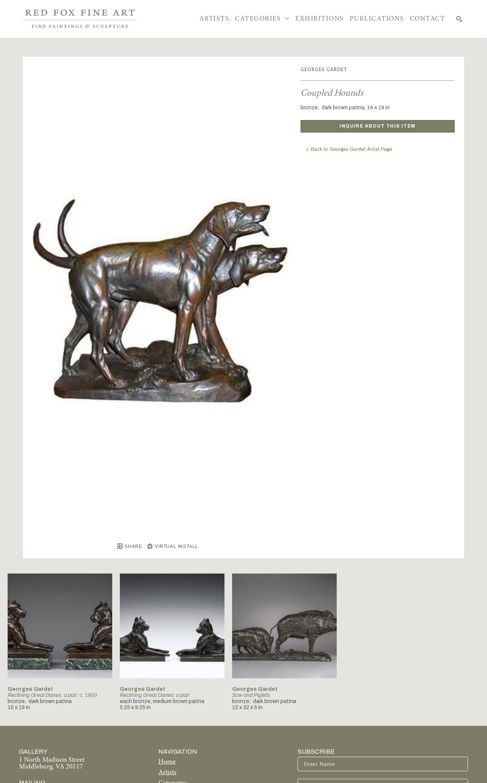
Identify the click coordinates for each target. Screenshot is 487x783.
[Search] (459, 19)
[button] (262, 19)
